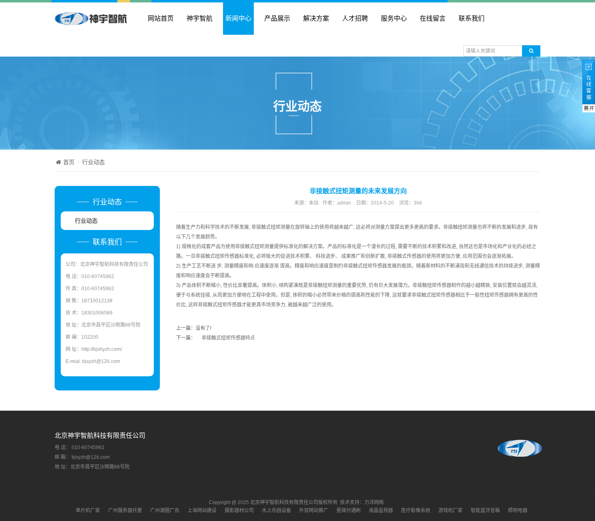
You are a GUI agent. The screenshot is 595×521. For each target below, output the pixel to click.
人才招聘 (355, 18)
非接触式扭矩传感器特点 (228, 338)
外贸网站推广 (313, 510)
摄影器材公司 (239, 510)
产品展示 (277, 18)
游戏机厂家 (450, 510)
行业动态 (93, 162)
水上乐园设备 (276, 510)
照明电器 (517, 510)
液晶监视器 (381, 510)
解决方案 (316, 18)
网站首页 (161, 18)
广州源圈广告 (164, 510)
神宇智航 (199, 18)
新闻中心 (238, 18)
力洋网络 (374, 502)
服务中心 (394, 18)
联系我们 (471, 18)
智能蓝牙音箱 (485, 510)
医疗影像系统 (415, 510)
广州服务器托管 (125, 510)
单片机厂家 (88, 510)
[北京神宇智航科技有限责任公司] (91, 22)
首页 (68, 162)
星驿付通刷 (348, 510)
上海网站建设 (202, 510)
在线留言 (433, 18)
